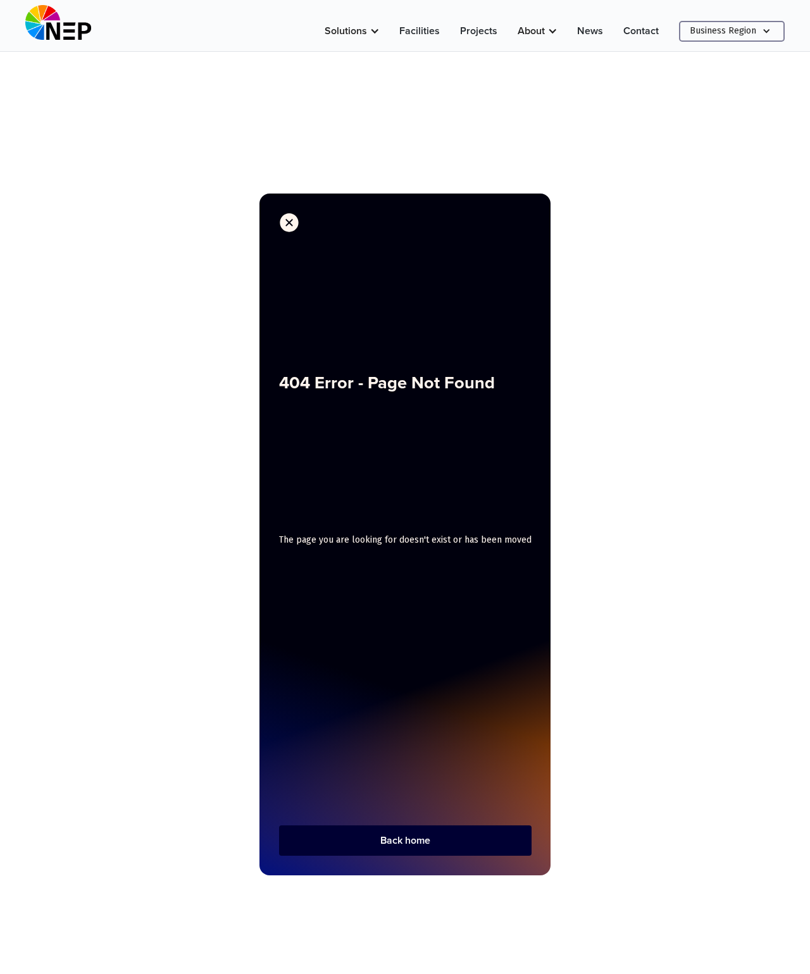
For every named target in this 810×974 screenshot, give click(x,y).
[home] (58, 25)
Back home (405, 840)
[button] (352, 31)
